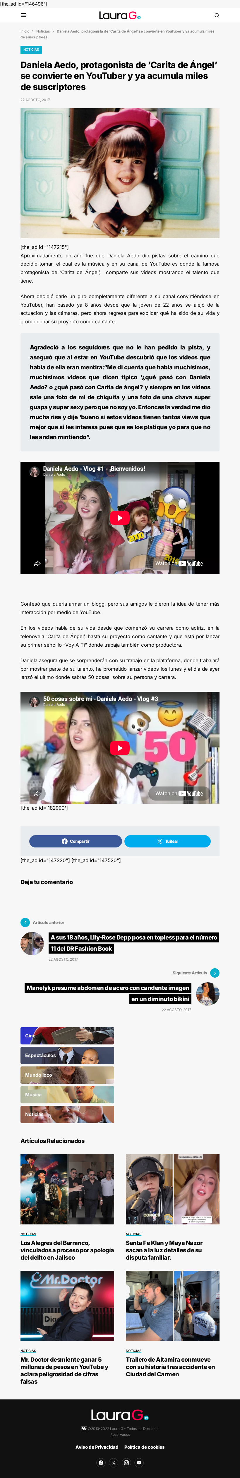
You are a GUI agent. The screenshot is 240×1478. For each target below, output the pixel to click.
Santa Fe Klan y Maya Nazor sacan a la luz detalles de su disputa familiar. (164, 1250)
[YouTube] (139, 1463)
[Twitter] (113, 1463)
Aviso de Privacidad (97, 1447)
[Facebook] (101, 1463)
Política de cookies (144, 1447)
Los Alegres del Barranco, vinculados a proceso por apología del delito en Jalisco (67, 1250)
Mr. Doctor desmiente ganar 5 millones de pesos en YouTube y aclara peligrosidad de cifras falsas (64, 1370)
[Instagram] (126, 1463)
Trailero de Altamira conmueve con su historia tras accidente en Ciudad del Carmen (170, 1367)
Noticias (43, 31)
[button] (23, 15)
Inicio (24, 31)
